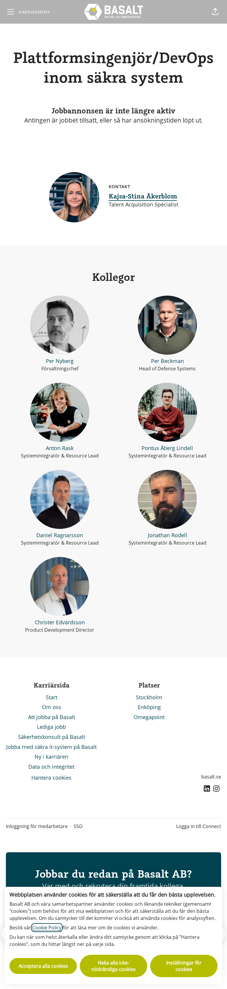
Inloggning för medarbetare (37, 826)
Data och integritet (51, 766)
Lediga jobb (51, 726)
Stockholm (149, 697)
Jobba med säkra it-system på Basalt (51, 746)
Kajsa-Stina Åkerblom (143, 196)
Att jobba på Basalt (51, 717)
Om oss (51, 707)
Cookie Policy (46, 927)
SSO (78, 826)
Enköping (149, 707)
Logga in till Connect (198, 826)
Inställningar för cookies (184, 965)
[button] (215, 12)
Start (51, 697)
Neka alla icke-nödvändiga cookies (113, 965)
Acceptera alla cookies (43, 966)
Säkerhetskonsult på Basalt (51, 736)
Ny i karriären (51, 756)
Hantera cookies (51, 777)
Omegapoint (149, 717)
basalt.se (211, 776)
